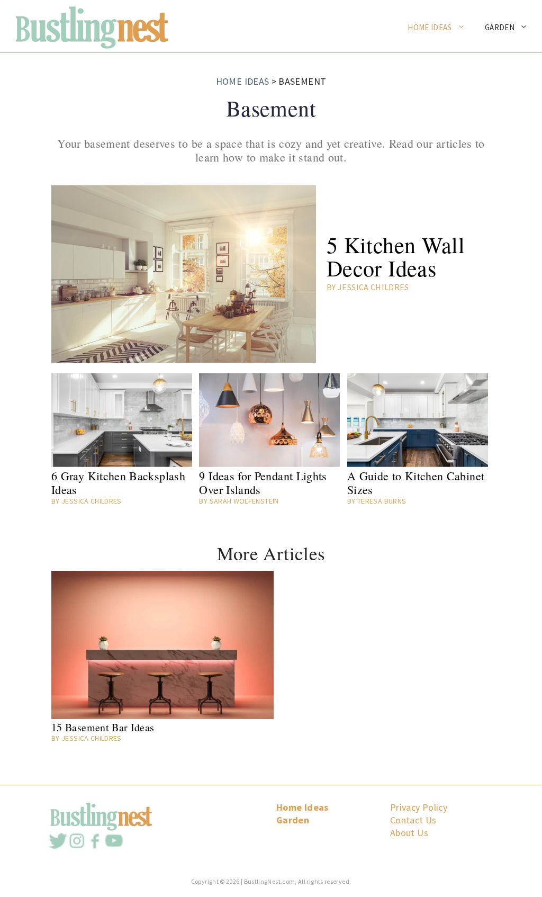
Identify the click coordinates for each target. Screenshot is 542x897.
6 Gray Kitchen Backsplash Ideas (118, 483)
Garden (499, 27)
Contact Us (413, 820)
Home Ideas (430, 27)
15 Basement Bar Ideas (103, 727)
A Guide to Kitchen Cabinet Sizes (415, 483)
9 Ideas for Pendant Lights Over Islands (263, 483)
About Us (409, 833)
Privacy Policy (418, 807)
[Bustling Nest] (86, 26)
